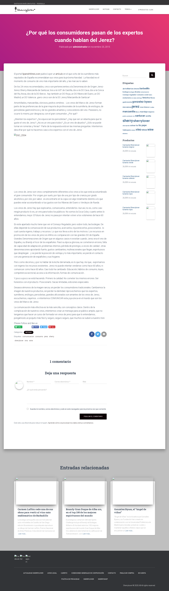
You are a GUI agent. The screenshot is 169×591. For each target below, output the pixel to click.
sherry (51, 336)
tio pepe (143, 125)
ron (134, 116)
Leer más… (22, 534)
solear (133, 125)
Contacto (117, 9)
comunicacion (28, 336)
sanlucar (140, 115)
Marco (137, 112)
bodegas (131, 92)
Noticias (106, 9)
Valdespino (127, 130)
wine (31, 341)
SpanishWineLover (31, 74)
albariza (129, 89)
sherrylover (19, 341)
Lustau (152, 107)
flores (153, 98)
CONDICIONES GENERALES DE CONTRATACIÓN (87, 573)
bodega (125, 92)
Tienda (127, 9)
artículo (59, 74)
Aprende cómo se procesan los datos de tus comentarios (70, 423)
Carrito (64, 573)
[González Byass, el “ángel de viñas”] (132, 491)
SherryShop (103, 579)
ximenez (125, 133)
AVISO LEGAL (52, 573)
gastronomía (127, 102)
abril (124, 89)
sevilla (148, 116)
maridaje (144, 112)
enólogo (139, 98)
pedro (124, 116)
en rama (133, 98)
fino (148, 98)
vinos (144, 130)
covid (146, 95)
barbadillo (145, 88)
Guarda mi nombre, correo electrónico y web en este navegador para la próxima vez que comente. (68, 409)
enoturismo (127, 98)
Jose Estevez (145, 107)
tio (137, 125)
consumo (39, 336)
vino (26, 341)
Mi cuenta (142, 573)
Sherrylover (94, 9)
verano (133, 130)
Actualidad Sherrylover (33, 573)
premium (129, 116)
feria (144, 98)
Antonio (136, 89)
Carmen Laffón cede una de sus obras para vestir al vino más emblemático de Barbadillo (35, 512)
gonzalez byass (142, 101)
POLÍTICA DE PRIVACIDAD (70, 579)
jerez (46, 336)
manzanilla (129, 111)
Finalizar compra (127, 573)
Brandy (137, 92)
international (127, 107)
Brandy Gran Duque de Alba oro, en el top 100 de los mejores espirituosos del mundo (84, 512)
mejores (151, 112)
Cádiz (150, 95)
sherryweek (126, 125)
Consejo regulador (129, 95)
